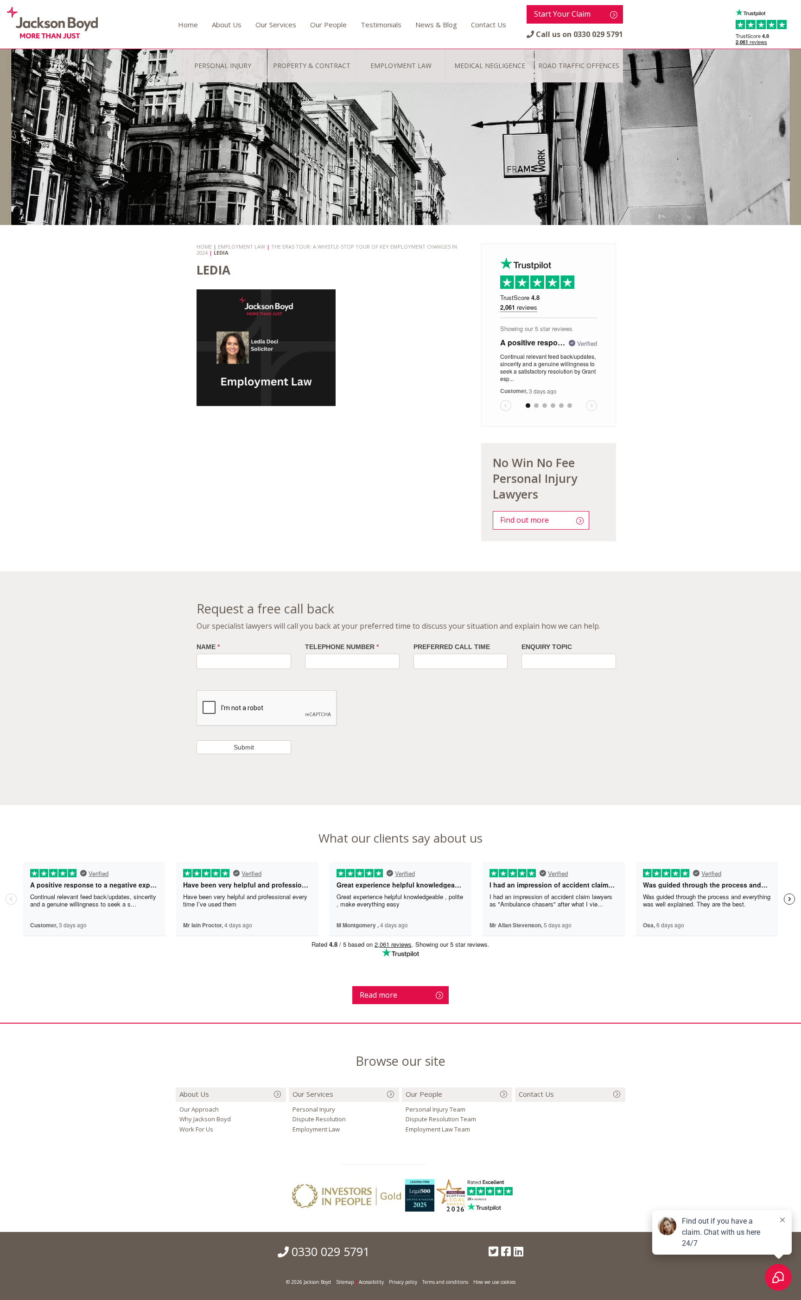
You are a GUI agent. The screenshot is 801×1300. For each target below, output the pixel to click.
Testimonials (381, 24)
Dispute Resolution (319, 1119)
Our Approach (199, 1109)
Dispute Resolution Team (441, 1119)
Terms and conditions (445, 1282)
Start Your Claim (562, 14)
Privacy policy (403, 1282)
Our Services (275, 24)
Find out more (524, 520)
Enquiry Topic (546, 646)
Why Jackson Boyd (205, 1119)
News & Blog (436, 24)
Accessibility (371, 1282)
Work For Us (196, 1129)
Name (208, 646)
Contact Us (488, 24)
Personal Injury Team (435, 1109)
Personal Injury (313, 1109)
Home (188, 24)
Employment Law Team (438, 1129)
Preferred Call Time (451, 646)
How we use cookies (494, 1282)
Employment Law (316, 1129)
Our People (328, 24)
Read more (378, 995)
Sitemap (345, 1282)
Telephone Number (342, 646)
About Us (227, 24)
